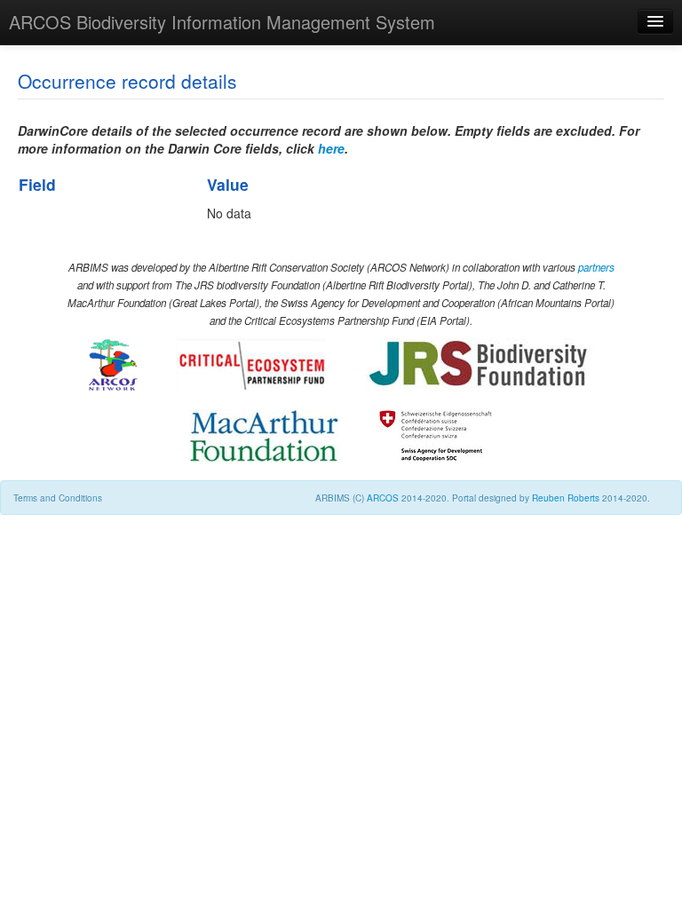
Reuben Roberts (565, 498)
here (331, 148)
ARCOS (383, 498)
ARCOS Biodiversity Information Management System (222, 22)
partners (596, 267)
